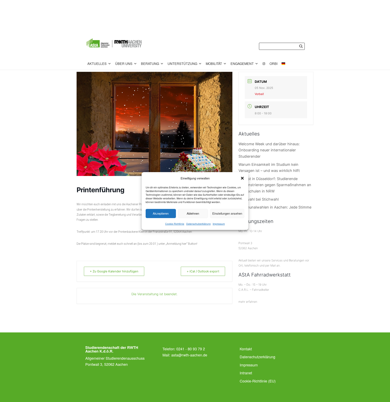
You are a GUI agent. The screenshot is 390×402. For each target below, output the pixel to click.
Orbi (273, 63)
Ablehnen (193, 213)
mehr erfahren (247, 301)
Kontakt (246, 348)
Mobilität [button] (214, 63)
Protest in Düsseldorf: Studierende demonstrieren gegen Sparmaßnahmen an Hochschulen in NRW (274, 185)
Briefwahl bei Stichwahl (258, 199)
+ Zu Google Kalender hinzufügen (114, 271)
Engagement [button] (242, 63)
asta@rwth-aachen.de (189, 354)
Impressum (219, 223)
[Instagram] (264, 64)
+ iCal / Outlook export (203, 271)
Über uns (123, 63)
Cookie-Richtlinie (174, 223)
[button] (242, 178)
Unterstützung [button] (182, 63)
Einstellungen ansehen (227, 213)
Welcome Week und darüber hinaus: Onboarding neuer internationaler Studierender (269, 150)
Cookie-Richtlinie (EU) (258, 380)
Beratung (150, 63)
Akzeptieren (161, 213)
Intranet (246, 372)
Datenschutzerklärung (198, 223)
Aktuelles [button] (97, 63)
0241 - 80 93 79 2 (190, 348)
